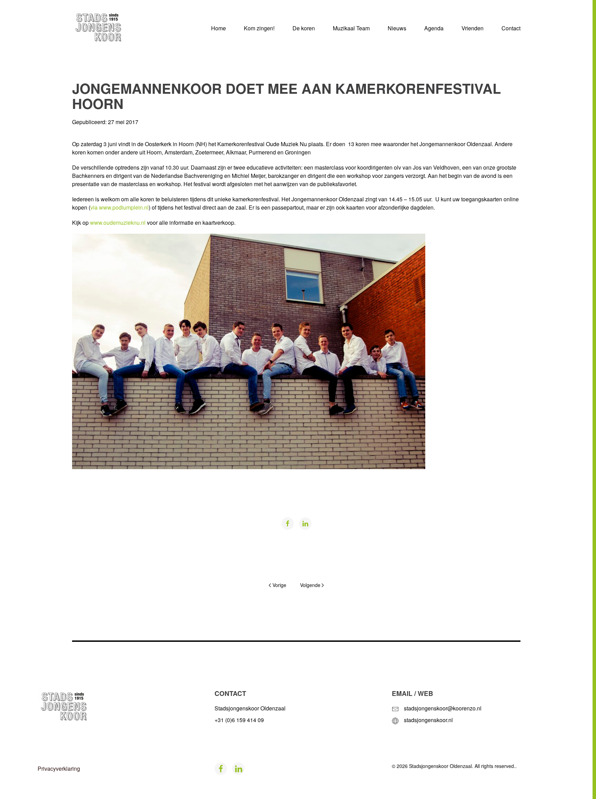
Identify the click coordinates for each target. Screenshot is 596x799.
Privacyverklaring (59, 768)
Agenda (434, 28)
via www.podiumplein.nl (119, 207)
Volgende (310, 584)
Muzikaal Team (351, 28)
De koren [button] (303, 28)
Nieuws (397, 28)
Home (218, 28)
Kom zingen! (259, 28)
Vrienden (472, 28)
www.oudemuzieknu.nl (117, 222)
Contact (510, 28)
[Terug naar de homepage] (108, 28)
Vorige (279, 584)
